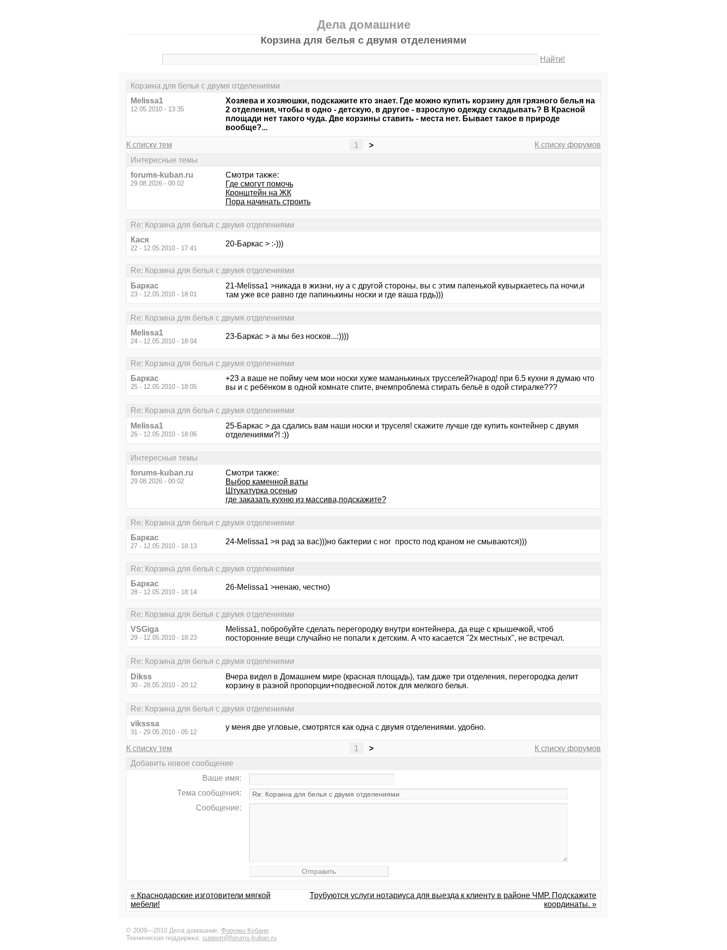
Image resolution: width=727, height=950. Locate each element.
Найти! (552, 59)
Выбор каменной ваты (267, 481)
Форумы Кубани (245, 930)
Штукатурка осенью (261, 490)
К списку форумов (568, 145)
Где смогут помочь (259, 184)
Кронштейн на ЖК (258, 193)
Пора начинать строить (268, 201)
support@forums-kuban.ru (239, 938)
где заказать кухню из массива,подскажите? (306, 499)
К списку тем (149, 145)
